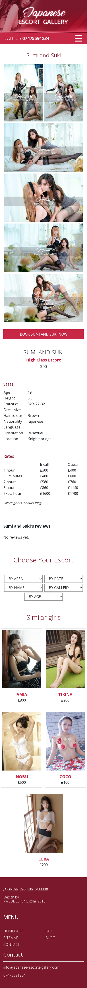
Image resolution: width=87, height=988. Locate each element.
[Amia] (21, 659)
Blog (50, 937)
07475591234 (35, 38)
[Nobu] (21, 741)
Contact (11, 944)
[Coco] (65, 741)
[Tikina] (65, 659)
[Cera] (43, 824)
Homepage (13, 931)
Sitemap (10, 937)
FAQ (48, 931)
